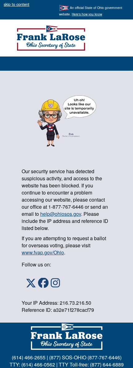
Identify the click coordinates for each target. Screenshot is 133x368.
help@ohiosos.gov (60, 213)
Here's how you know (87, 14)
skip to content (16, 4)
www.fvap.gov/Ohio (43, 252)
